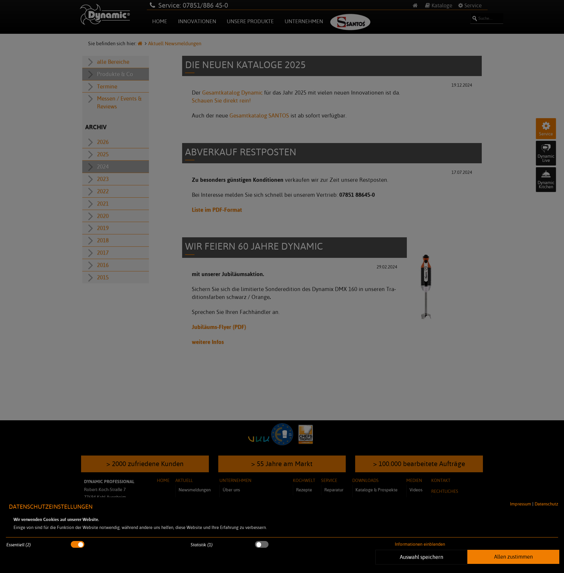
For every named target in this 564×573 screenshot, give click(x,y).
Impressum (520, 504)
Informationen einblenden (420, 544)
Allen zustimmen (513, 556)
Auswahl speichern (421, 556)
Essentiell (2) (18, 544)
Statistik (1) (202, 544)
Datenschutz (546, 504)
